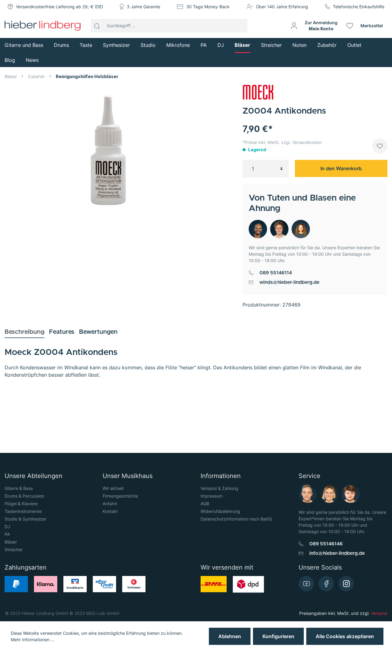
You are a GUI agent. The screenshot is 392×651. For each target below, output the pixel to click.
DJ (7, 526)
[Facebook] (326, 583)
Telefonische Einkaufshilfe (358, 6)
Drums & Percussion (24, 496)
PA (7, 534)
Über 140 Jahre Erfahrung (282, 6)
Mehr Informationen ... (33, 639)
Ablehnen (229, 636)
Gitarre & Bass (19, 488)
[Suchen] (97, 25)
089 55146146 (326, 543)
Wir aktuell (113, 488)
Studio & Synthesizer (25, 518)
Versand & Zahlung (219, 488)
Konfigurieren (278, 636)
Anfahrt (110, 503)
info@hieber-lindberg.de (337, 553)
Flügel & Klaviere (21, 503)
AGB (205, 503)
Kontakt (110, 511)
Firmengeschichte (120, 496)
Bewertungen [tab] (98, 332)
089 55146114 (275, 272)
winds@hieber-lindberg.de (289, 282)
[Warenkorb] (389, 25)
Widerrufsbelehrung (220, 511)
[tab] (24, 332)
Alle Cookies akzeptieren (345, 636)
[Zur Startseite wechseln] (43, 26)
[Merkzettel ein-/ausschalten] (379, 146)
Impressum (212, 496)
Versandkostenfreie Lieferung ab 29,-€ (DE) (59, 6)
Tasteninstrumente (23, 511)
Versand (379, 613)
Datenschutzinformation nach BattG (236, 518)
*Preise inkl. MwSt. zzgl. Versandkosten (282, 142)
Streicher (14, 549)
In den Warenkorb (341, 168)
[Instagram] (346, 583)
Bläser (11, 541)
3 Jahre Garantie (143, 6)
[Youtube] (306, 583)
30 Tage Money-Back (208, 6)
